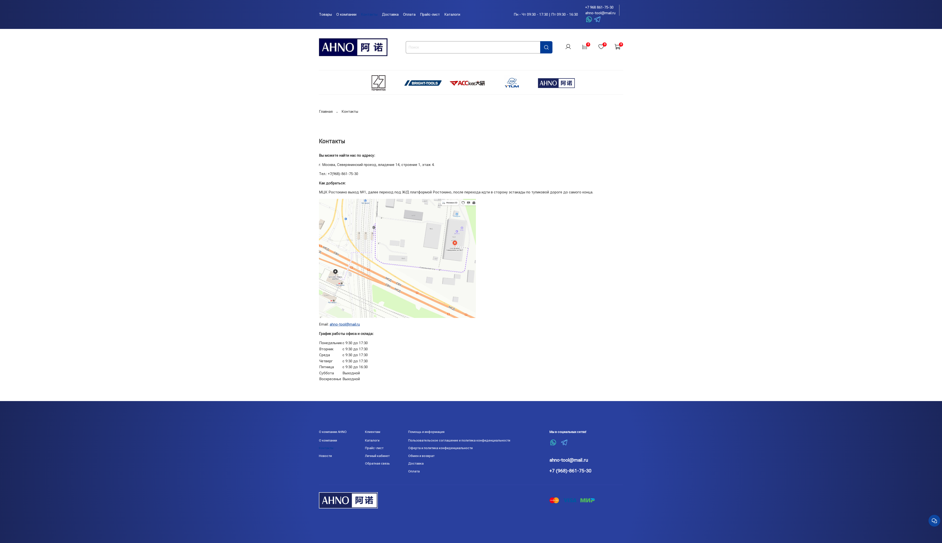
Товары (325, 14)
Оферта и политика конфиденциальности (440, 448)
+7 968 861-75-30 (599, 7)
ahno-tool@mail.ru (600, 13)
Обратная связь (377, 463)
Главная (326, 111)
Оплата (409, 14)
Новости (325, 456)
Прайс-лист (430, 14)
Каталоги (452, 14)
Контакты (369, 14)
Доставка (390, 14)
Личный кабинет (377, 456)
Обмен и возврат (421, 456)
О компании (346, 14)
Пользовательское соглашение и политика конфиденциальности (459, 440)
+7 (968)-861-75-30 (570, 471)
